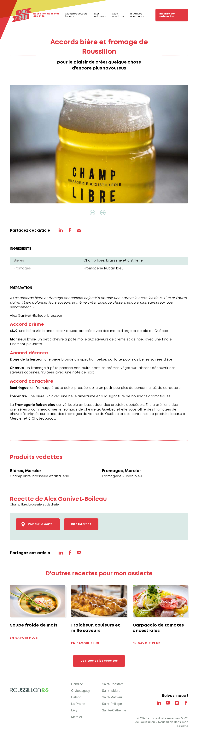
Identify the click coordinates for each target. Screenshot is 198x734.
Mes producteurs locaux (76, 15)
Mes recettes (118, 15)
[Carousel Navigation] (99, 213)
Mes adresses (100, 15)
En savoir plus (24, 638)
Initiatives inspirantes (137, 15)
